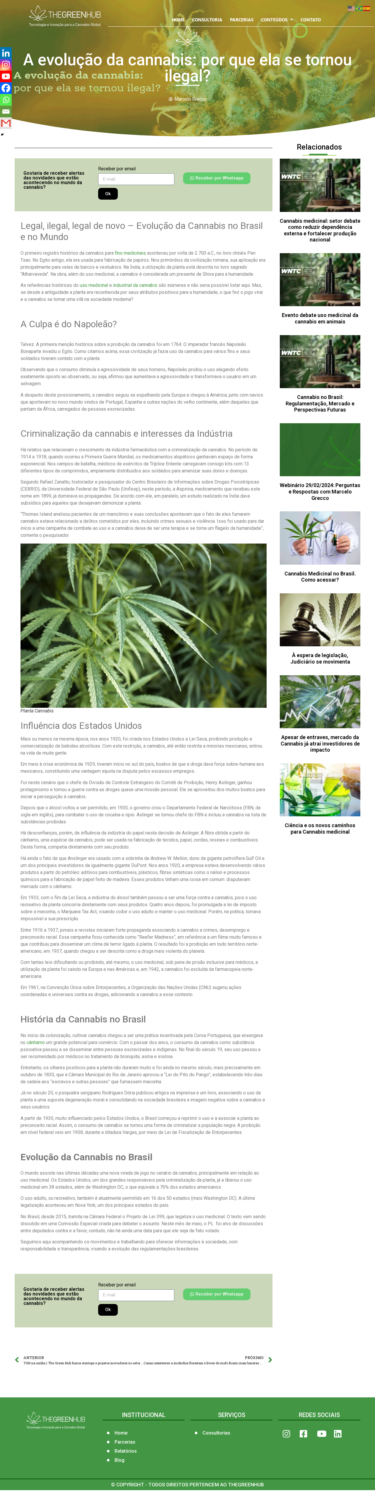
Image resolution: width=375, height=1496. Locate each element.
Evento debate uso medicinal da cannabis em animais (320, 318)
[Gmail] (6, 123)
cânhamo (35, 1042)
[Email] (6, 111)
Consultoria (207, 20)
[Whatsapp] (6, 100)
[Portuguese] (359, 8)
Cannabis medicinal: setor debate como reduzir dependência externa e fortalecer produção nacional (320, 230)
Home (178, 20)
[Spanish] (367, 8)
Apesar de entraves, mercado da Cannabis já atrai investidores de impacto (320, 743)
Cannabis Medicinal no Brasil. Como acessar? (320, 576)
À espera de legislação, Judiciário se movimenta (320, 658)
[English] (351, 8)
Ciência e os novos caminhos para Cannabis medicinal (320, 828)
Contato (311, 20)
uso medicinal (93, 285)
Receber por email (117, 169)
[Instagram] (6, 65)
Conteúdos (274, 20)
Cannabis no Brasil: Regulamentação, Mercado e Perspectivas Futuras (320, 403)
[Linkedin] (6, 53)
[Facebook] (6, 88)
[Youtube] (6, 76)
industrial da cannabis (134, 285)
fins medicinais (130, 253)
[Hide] (2, 134)
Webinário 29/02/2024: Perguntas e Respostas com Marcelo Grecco (320, 491)
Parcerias (241, 20)
